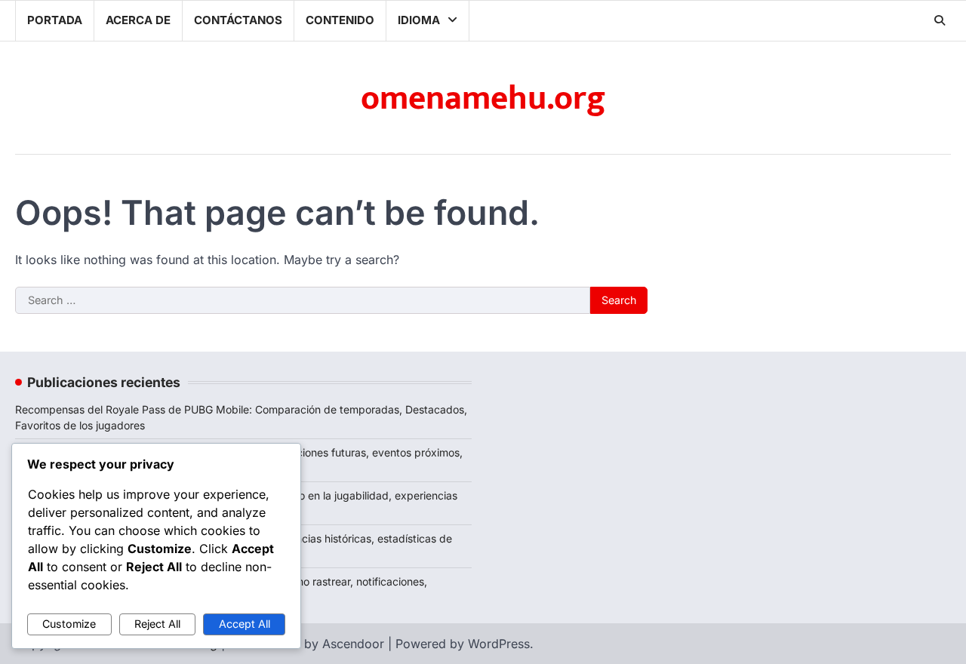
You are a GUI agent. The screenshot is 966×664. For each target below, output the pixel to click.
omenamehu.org (483, 98)
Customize (69, 623)
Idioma (419, 20)
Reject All (157, 623)
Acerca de (138, 20)
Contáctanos (238, 20)
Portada (54, 20)
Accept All (244, 623)
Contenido (340, 20)
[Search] (939, 20)
